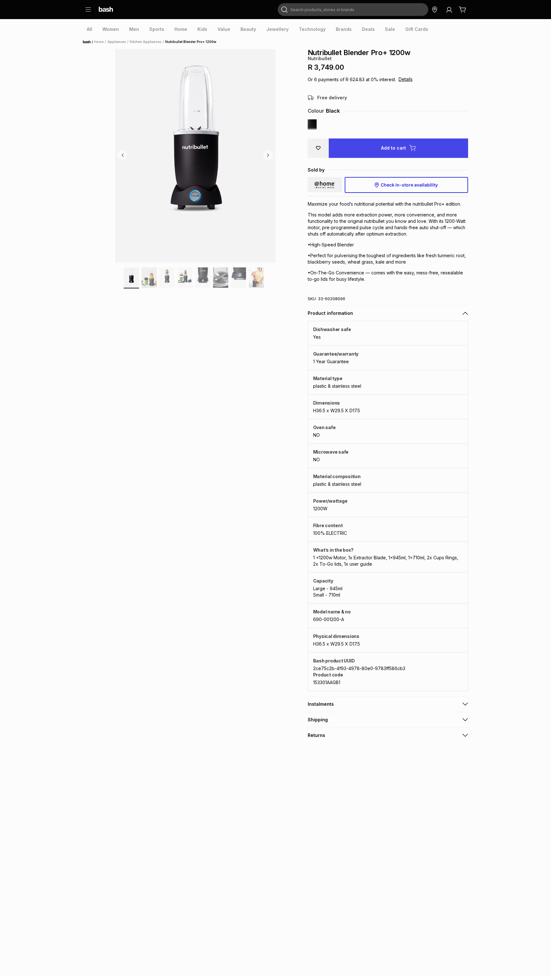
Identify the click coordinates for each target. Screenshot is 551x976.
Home (88, 42)
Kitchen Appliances (145, 42)
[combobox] (353, 9)
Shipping (318, 719)
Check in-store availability (409, 184)
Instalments (321, 704)
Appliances (116, 42)
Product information (330, 313)
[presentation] (89, 29)
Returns (316, 735)
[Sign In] (449, 9)
